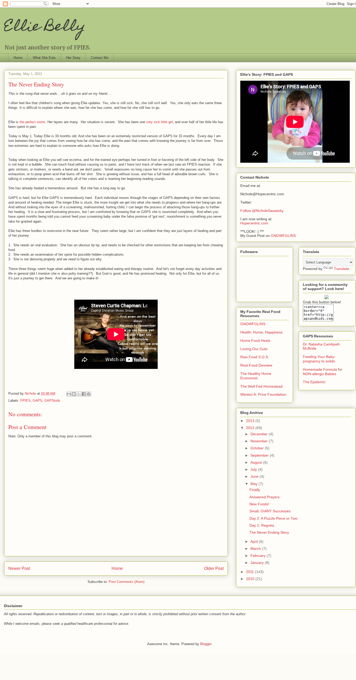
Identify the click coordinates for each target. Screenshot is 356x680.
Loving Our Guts (253, 349)
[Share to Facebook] (83, 393)
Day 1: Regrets (261, 525)
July (254, 469)
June (255, 476)
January (257, 563)
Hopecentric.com (254, 223)
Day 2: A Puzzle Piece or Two (273, 518)
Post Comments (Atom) (126, 582)
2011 (250, 572)
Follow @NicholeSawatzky (262, 211)
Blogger (205, 644)
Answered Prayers (264, 497)
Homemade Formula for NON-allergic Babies (322, 371)
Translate (341, 269)
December (259, 434)
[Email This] (68, 393)
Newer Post (19, 568)
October (257, 448)
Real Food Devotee (256, 365)
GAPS (37, 400)
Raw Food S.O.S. (254, 357)
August (256, 462)
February (258, 555)
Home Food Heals (255, 340)
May (254, 484)
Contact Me (99, 58)
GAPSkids (52, 400)
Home (18, 58)
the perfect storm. (33, 122)
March (256, 548)
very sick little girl (159, 122)
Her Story (73, 58)
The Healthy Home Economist (255, 376)
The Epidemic (314, 382)
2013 (250, 421)
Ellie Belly (44, 27)
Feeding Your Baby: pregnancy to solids (319, 359)
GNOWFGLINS (283, 236)
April (254, 541)
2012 (250, 428)
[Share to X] (78, 393)
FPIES (25, 400)
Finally (254, 490)
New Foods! (259, 504)
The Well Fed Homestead (261, 386)
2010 (250, 579)
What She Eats (44, 58)
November (259, 441)
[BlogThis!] (73, 393)
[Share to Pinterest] (88, 393)
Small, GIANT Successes (270, 511)
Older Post (214, 568)
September (260, 455)
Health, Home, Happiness (261, 332)
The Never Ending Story (269, 532)
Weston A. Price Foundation (263, 394)
